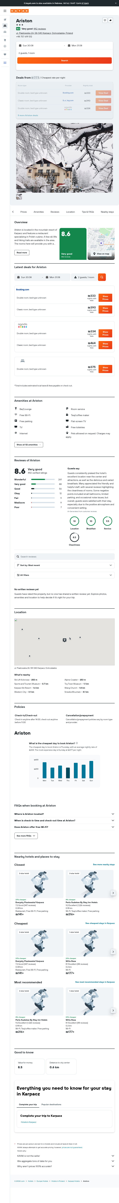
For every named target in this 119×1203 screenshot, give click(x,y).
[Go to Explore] (5, 40)
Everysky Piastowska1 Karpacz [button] (30, 902)
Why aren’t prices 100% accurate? (34, 1166)
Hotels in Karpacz (28, 1122)
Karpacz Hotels (74, 1181)
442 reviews (40, 28)
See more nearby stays (104, 864)
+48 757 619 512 (24, 36)
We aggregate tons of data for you (34, 1161)
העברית (85, 3)
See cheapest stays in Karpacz (100, 923)
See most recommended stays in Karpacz (95, 982)
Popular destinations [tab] (51, 1104)
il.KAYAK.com (19, 1181)
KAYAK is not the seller (28, 1155)
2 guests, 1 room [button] (27, 53)
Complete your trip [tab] (28, 1104)
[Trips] (5, 54)
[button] (116, 3)
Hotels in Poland (58, 1181)
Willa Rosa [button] (71, 961)
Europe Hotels (42, 1181)
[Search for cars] (5, 32)
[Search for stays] (5, 26)
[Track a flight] (5, 46)
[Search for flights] (5, 20)
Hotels (30, 1181)
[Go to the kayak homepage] (19, 11)
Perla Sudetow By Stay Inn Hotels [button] (82, 902)
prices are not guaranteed (72, 1147)
